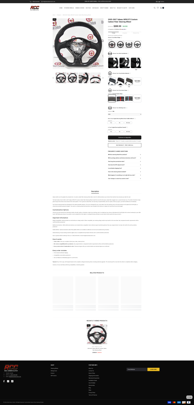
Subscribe (153, 369)
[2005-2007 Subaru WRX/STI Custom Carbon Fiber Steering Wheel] (97, 334)
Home (54, 15)
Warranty (65, 257)
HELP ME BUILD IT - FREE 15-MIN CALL (124, 145)
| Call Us (162, 1)
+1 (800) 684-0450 (35, 1)
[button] (53, 78)
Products (59, 15)
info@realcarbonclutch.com (49, 1)
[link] (63, 307)
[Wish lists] (158, 8)
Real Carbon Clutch (97, 346)
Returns (59, 257)
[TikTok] (12, 381)
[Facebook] (3, 381)
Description (95, 191)
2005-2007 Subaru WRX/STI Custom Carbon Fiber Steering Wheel (97, 349)
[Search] (155, 8)
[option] (78, 43)
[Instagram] (8, 381)
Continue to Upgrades (124, 137)
